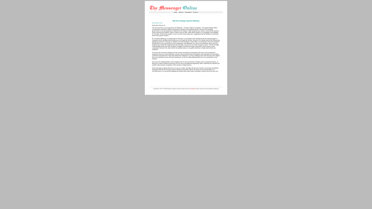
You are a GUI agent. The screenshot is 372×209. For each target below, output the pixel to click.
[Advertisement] (187, 19)
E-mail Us (195, 12)
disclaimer (193, 88)
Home (175, 12)
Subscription (188, 12)
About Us (181, 12)
